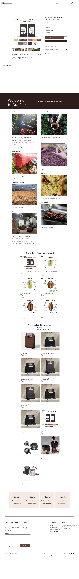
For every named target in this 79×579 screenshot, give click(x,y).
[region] (16, 508)
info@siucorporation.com (68, 536)
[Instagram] (73, 561)
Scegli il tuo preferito (49, 25)
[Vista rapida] (30, 293)
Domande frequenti (54, 539)
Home (13, 12)
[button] (59, 3)
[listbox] (59, 3)
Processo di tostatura (49, 30)
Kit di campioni (53, 535)
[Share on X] (53, 53)
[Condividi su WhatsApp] (50, 53)
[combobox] (56, 27)
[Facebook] (69, 561)
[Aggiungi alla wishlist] (65, 37)
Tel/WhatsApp (8, 541)
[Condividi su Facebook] (46, 53)
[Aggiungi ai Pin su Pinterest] (48, 53)
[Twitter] (71, 561)
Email (6, 547)
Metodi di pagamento (55, 537)
